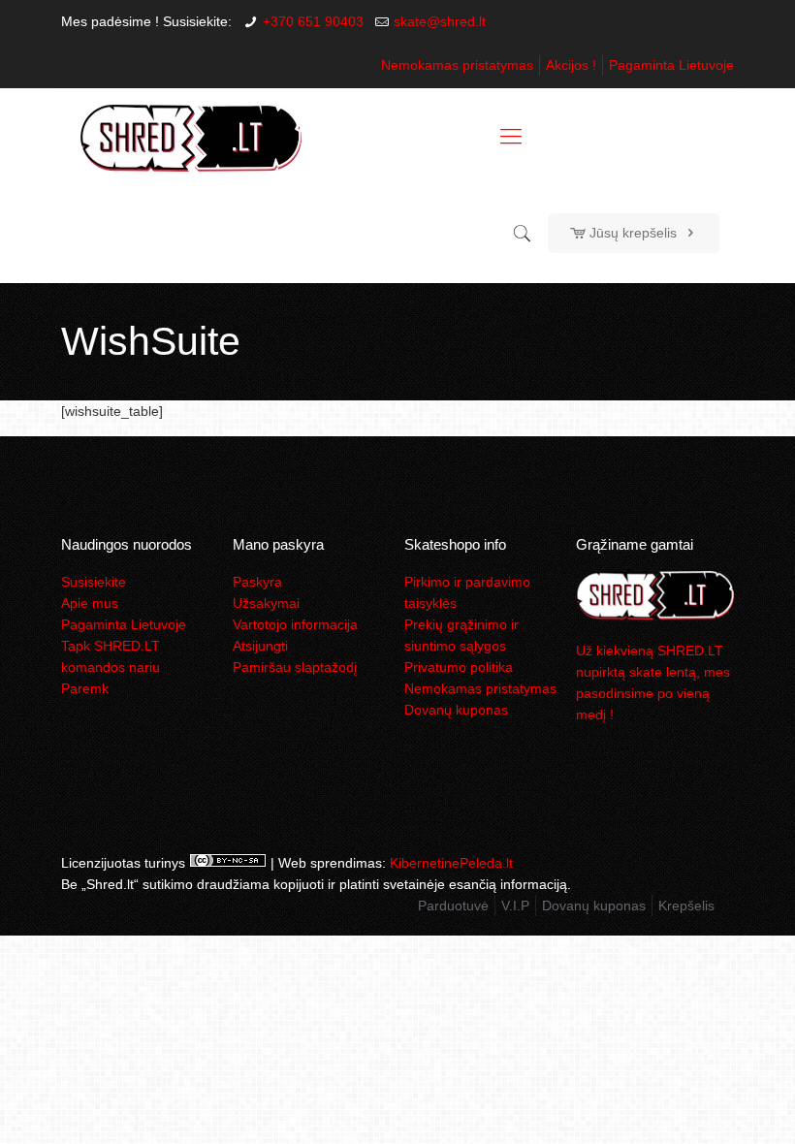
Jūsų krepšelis (633, 232)
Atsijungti (260, 645)
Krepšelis (686, 905)
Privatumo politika (458, 667)
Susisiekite (93, 581)
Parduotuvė (453, 905)
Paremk (85, 688)
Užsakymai (266, 603)
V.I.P (515, 905)
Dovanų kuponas (456, 709)
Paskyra (257, 581)
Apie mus (89, 603)
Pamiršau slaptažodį (295, 667)
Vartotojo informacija (295, 624)
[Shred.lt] (191, 136)
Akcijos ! (571, 65)
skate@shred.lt (440, 21)
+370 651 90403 (313, 21)
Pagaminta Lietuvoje (671, 65)
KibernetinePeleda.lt (451, 863)
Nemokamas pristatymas (457, 65)
